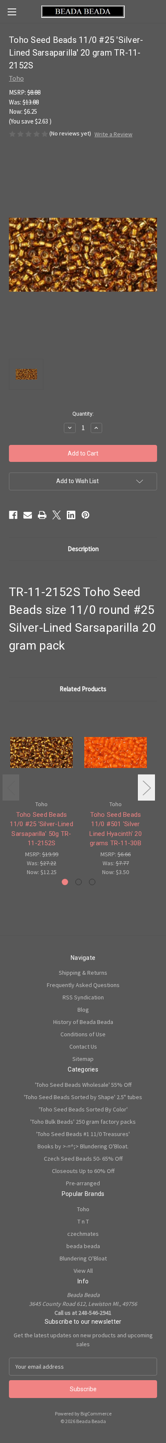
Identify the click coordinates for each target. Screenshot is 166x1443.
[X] (56, 515)
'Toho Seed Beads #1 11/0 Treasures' (83, 1134)
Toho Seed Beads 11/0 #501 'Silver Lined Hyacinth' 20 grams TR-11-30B (115, 829)
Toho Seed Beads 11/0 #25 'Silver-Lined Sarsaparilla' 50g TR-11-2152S (41, 829)
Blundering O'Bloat (83, 1258)
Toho (83, 1209)
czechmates (83, 1234)
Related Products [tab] (83, 689)
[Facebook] (13, 515)
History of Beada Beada (83, 1022)
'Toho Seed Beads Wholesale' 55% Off (83, 1085)
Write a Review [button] (113, 134)
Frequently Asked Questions (83, 985)
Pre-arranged (83, 1183)
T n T (83, 1221)
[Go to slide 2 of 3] (78, 882)
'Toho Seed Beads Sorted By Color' (83, 1109)
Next (146, 788)
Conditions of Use (83, 1034)
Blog (83, 1009)
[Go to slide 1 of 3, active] (65, 882)
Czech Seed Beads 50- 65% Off (83, 1158)
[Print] (42, 515)
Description (83, 549)
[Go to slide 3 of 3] (92, 882)
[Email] (27, 515)
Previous (11, 788)
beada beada (83, 1246)
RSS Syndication (83, 997)
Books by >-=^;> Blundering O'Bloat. (83, 1146)
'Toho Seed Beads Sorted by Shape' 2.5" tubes (83, 1097)
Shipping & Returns (83, 972)
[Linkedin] (71, 515)
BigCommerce (96, 1413)
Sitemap (83, 1059)
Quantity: (83, 414)
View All (83, 1270)
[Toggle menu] (11, 11)
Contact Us (83, 1046)
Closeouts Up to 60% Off (83, 1171)
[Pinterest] (85, 515)
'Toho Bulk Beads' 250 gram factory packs (83, 1121)
